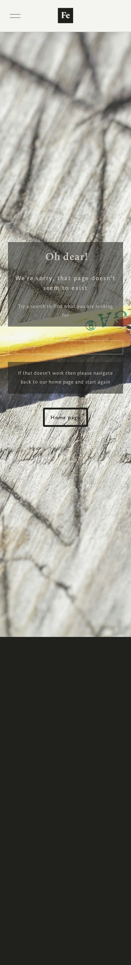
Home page (65, 417)
